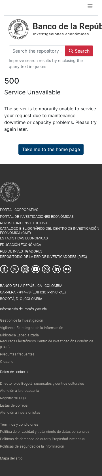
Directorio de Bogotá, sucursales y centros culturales (42, 383)
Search (81, 51)
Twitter (14, 269)
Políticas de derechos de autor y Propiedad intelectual (43, 439)
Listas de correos (14, 405)
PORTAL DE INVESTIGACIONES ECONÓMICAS (37, 216)
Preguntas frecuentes (17, 354)
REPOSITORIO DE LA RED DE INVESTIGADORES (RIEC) (43, 256)
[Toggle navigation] (90, 7)
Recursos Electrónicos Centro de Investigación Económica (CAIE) (46, 344)
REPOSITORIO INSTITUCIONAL (25, 223)
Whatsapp (46, 269)
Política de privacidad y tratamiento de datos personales (45, 431)
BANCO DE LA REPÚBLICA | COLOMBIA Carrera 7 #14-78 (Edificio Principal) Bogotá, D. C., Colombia (33, 292)
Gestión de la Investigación (21, 320)
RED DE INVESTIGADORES (21, 251)
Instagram (25, 269)
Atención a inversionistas (20, 412)
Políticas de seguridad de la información (32, 446)
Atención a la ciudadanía (19, 390)
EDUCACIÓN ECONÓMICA (20, 245)
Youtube (35, 269)
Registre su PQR (13, 398)
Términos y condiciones (19, 424)
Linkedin (56, 269)
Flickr (67, 269)
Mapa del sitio (11, 458)
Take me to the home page (51, 149)
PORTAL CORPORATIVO (19, 210)
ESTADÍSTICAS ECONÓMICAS (24, 238)
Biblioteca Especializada (19, 335)
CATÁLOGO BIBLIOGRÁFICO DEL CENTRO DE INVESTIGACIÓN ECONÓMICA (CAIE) (49, 230)
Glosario (6, 361)
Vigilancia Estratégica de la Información (31, 328)
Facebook (4, 269)
